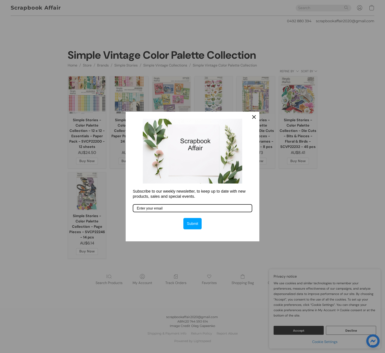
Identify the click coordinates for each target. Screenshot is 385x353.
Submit (192, 224)
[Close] (254, 117)
